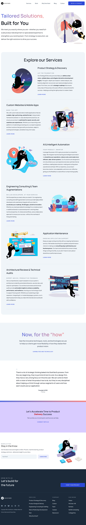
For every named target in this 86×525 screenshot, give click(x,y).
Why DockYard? (33, 516)
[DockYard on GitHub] (18, 505)
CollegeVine (72, 513)
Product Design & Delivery (36, 503)
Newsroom (55, 513)
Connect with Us (43, 422)
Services (28, 3)
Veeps (70, 500)
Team (53, 506)
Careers (54, 509)
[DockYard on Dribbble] (15, 505)
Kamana (71, 506)
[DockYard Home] (6, 498)
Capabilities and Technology (43, 351)
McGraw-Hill (72, 503)
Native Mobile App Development (38, 509)
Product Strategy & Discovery (37, 500)
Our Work (72, 497)
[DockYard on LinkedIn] (12, 505)
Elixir (30, 513)
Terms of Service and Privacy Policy (8, 512)
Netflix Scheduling (74, 509)
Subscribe (43, 456)
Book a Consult (76, 3)
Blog (55, 3)
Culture (62, 3)
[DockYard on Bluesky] (8, 505)
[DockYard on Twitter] (5, 505)
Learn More (42, 94)
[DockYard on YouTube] (1, 505)
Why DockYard (46, 3)
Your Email (5, 456)
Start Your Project (73, 485)
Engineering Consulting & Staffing (38, 506)
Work (36, 3)
